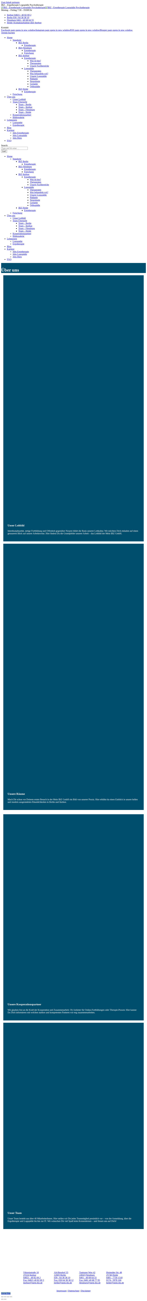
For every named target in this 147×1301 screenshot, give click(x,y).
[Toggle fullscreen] (8, 1296)
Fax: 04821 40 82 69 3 (33, 1280)
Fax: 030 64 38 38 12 (64, 1280)
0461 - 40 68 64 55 (88, 1277)
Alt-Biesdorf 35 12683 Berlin (61, 1273)
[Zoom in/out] (11, 1296)
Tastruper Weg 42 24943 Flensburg (87, 1273)
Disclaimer (86, 1291)
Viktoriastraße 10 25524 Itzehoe (31, 1273)
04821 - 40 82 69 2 (32, 1277)
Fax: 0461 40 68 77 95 (89, 1280)
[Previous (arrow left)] (2, 1299)
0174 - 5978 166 (113, 1280)
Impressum (61, 1291)
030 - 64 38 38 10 (62, 1277)
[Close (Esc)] (2, 1296)
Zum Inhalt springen (10, 2)
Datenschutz (73, 1291)
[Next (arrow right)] (5, 1299)
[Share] (5, 1296)
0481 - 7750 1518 (114, 1277)
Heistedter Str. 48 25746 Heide (114, 1273)
